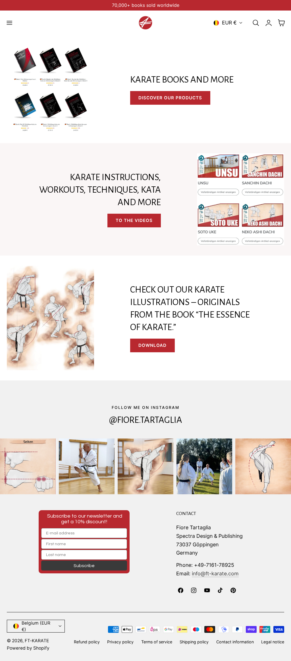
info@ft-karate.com (215, 573)
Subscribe (84, 565)
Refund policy (87, 641)
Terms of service (156, 641)
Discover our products (170, 97)
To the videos (134, 220)
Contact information (235, 641)
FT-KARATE (37, 640)
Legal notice (272, 641)
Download (152, 345)
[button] (9, 22)
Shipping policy (194, 641)
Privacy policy (120, 641)
